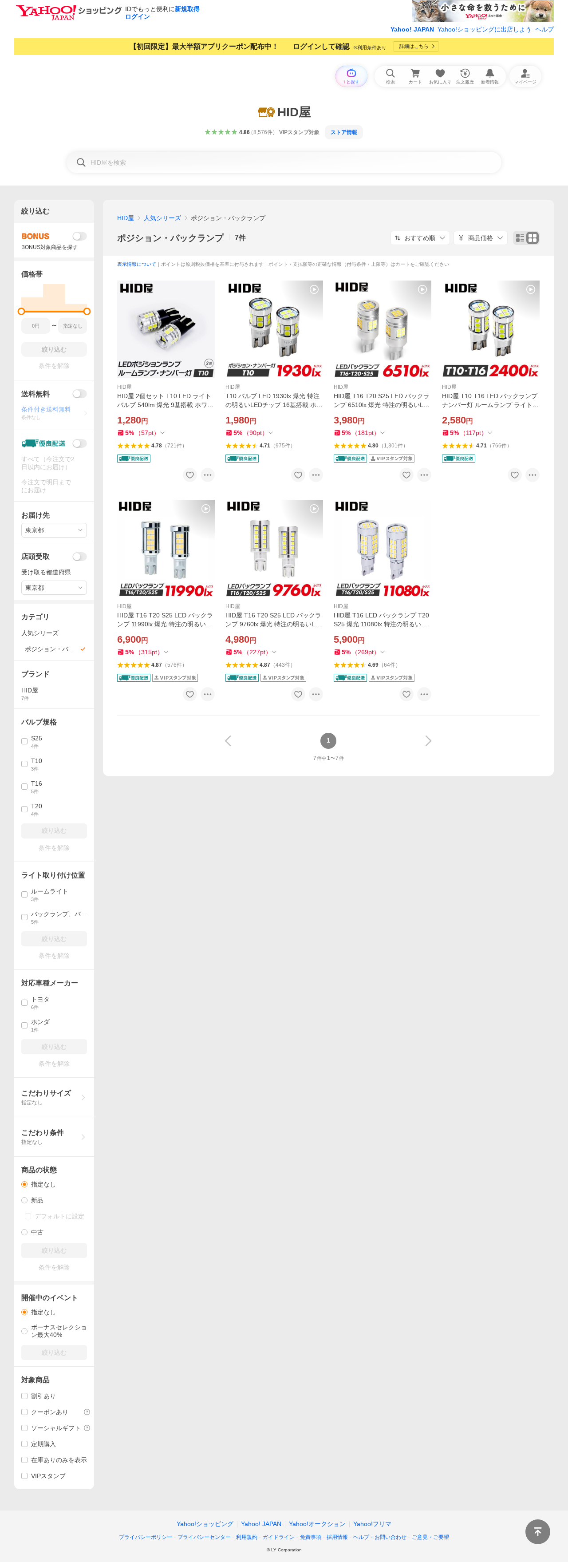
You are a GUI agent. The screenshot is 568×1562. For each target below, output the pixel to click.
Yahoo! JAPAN (412, 29)
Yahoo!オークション (317, 1523)
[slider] (21, 311)
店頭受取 (35, 556)
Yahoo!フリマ (372, 1523)
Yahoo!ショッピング (205, 1523)
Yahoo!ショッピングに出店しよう (485, 29)
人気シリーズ (162, 217)
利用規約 (246, 1537)
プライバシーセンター (204, 1537)
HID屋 (125, 217)
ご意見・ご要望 (430, 1537)
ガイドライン (279, 1537)
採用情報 (337, 1537)
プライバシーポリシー (145, 1537)
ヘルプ (544, 29)
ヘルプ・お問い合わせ (379, 1537)
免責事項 (310, 1537)
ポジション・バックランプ (170, 238)
